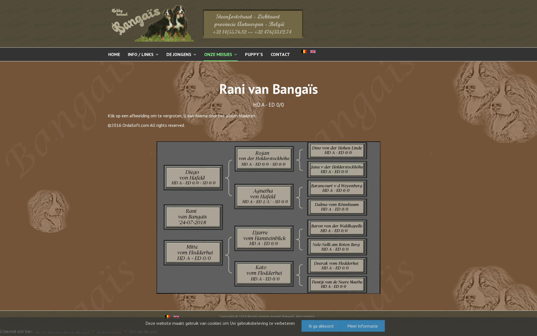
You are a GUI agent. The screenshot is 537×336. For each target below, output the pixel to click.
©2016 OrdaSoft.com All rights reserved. (146, 125)
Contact (280, 54)
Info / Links (141, 54)
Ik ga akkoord (320, 326)
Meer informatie (362, 326)
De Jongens (178, 54)
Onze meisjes (218, 54)
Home (114, 54)
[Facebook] (515, 167)
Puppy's (254, 54)
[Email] (525, 167)
